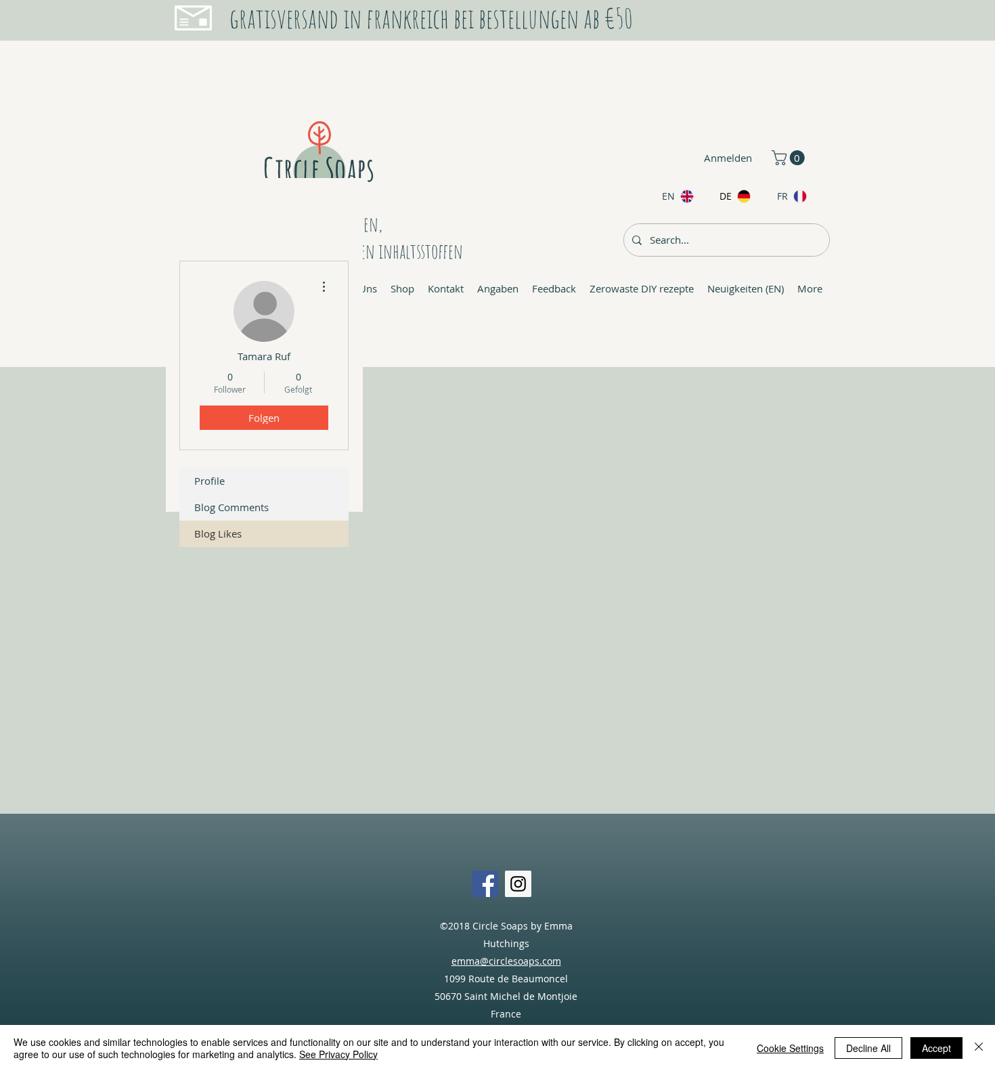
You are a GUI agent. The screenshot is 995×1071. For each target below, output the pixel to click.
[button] (790, 157)
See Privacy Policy (338, 1054)
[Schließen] (979, 1048)
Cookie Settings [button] (790, 1048)
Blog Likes (218, 533)
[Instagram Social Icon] (518, 884)
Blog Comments (231, 507)
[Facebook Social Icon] (485, 884)
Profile (209, 480)
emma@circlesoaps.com (506, 961)
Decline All (868, 1048)
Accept (936, 1048)
